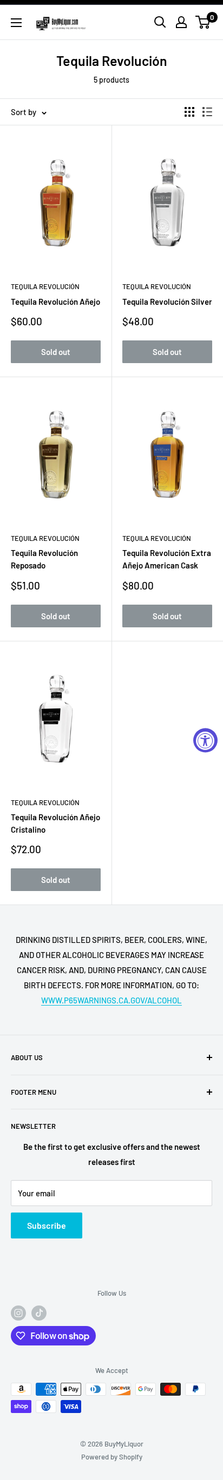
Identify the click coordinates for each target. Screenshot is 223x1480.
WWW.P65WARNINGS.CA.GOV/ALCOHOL (111, 1000)
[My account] (181, 22)
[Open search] (160, 22)
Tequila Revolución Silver (167, 301)
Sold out (55, 352)
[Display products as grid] (189, 112)
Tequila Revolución (45, 286)
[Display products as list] (207, 112)
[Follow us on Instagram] (18, 1313)
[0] (203, 22)
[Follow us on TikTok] (39, 1313)
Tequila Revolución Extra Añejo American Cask (166, 559)
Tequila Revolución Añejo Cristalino (55, 823)
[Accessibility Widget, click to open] (205, 740)
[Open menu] (16, 22)
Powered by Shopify (111, 1456)
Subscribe (46, 1225)
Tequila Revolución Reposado (44, 559)
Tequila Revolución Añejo (55, 301)
